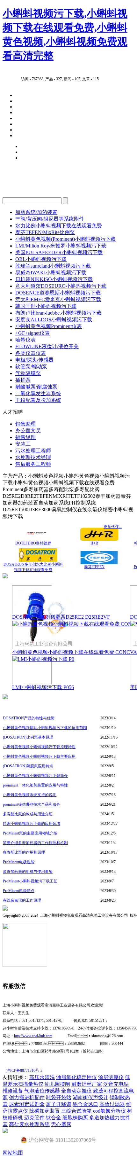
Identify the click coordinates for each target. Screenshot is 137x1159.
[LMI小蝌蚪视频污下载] (43, 659)
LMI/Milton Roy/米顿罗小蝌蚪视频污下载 (60, 245)
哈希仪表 (25, 339)
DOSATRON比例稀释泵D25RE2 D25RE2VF (61, 617)
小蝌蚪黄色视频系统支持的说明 (29, 795)
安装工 (23, 444)
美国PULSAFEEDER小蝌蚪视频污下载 (59, 252)
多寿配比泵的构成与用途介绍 (28, 814)
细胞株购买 (75, 1117)
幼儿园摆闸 (57, 1084)
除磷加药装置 (44, 1111)
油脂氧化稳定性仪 (76, 1077)
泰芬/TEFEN (94, 567)
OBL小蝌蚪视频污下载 (41, 259)
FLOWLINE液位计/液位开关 (47, 346)
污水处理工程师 (33, 450)
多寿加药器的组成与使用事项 (28, 871)
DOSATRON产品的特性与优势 (28, 718)
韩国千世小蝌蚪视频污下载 (45, 306)
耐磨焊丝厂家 (86, 1084)
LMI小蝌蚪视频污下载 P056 (43, 687)
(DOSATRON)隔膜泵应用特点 (28, 766)
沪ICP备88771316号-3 (24, 1070)
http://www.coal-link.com (33, 1036)
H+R (94, 543)
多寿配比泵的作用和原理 (24, 852)
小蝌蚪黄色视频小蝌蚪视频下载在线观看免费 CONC (71, 652)
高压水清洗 (42, 1077)
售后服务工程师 (33, 464)
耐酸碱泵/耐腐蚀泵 (36, 386)
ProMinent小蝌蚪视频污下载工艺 (30, 881)
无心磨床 (61, 1124)
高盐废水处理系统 (29, 1124)
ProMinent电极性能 (18, 862)
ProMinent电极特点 (18, 891)
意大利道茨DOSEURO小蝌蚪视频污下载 (60, 286)
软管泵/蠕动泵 (31, 366)
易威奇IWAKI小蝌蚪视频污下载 (50, 272)
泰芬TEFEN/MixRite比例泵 (45, 232)
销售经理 (25, 437)
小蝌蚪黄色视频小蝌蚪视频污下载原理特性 (39, 747)
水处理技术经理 (33, 457)
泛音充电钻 (116, 1084)
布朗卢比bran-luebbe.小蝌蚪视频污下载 (58, 313)
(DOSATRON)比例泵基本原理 (28, 737)
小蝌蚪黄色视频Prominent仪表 (48, 326)
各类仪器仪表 (30, 353)
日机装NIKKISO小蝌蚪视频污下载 (54, 279)
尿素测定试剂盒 (27, 1104)
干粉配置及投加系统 (38, 400)
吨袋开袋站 (58, 1097)
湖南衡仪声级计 (90, 1097)
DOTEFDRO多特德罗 (33, 543)
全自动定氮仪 (76, 1090)
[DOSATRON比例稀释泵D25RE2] (44, 648)
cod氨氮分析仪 (109, 1111)
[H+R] (99, 539)
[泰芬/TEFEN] (99, 562)
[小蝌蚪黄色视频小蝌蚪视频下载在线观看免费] (71, 624)
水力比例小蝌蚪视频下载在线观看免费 (58, 225)
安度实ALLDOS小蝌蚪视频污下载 (53, 319)
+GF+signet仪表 (32, 333)
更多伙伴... (113, 526)
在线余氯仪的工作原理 (22, 900)
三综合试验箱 (76, 1111)
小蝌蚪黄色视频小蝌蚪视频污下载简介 (35, 775)
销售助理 (25, 424)
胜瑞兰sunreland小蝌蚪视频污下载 (53, 266)
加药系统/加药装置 (36, 212)
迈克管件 (34, 1117)
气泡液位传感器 (42, 1090)
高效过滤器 (112, 1104)
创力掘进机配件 (27, 1097)
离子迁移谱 (58, 1104)
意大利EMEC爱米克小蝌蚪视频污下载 (58, 299)
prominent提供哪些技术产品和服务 (31, 804)
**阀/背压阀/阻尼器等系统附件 (49, 219)
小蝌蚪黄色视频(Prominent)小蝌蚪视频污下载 (65, 239)
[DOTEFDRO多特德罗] (38, 539)
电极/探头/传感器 (34, 360)
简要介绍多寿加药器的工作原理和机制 (35, 843)
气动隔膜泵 (28, 373)
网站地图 (13, 1152)
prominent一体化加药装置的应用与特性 (35, 785)
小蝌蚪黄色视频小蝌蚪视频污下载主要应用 (39, 756)
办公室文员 (28, 430)
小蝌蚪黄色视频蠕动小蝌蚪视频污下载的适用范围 (45, 727)
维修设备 (13, 1090)
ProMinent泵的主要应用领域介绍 (30, 833)
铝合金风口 (85, 1104)
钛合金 (53, 1117)
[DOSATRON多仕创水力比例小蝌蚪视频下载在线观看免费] (38, 560)
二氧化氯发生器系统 (38, 393)
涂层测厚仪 (111, 1077)
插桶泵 (23, 380)
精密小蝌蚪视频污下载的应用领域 (31, 823)
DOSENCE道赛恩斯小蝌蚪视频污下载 (58, 292)
